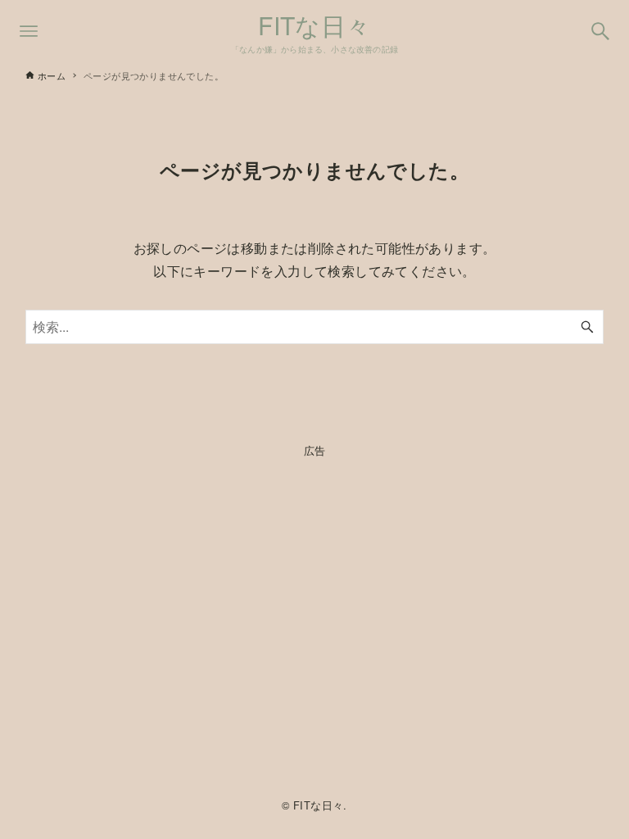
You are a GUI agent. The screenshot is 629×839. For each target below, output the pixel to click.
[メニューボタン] (28, 31)
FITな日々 (314, 25)
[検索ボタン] (600, 31)
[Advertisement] (314, 623)
